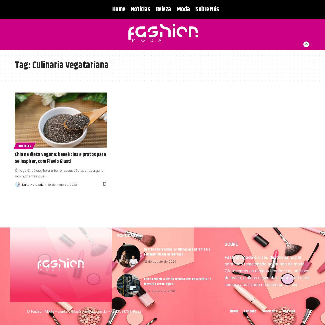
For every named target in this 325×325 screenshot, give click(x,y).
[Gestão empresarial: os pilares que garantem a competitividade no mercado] (128, 256)
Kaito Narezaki (33, 184)
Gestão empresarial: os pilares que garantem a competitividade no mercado (177, 252)
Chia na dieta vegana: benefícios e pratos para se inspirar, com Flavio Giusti (60, 158)
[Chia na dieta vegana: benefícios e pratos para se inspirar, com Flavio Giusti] (61, 120)
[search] (18, 34)
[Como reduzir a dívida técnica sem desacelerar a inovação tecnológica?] (128, 285)
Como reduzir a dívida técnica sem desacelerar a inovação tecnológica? (177, 282)
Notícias (24, 146)
